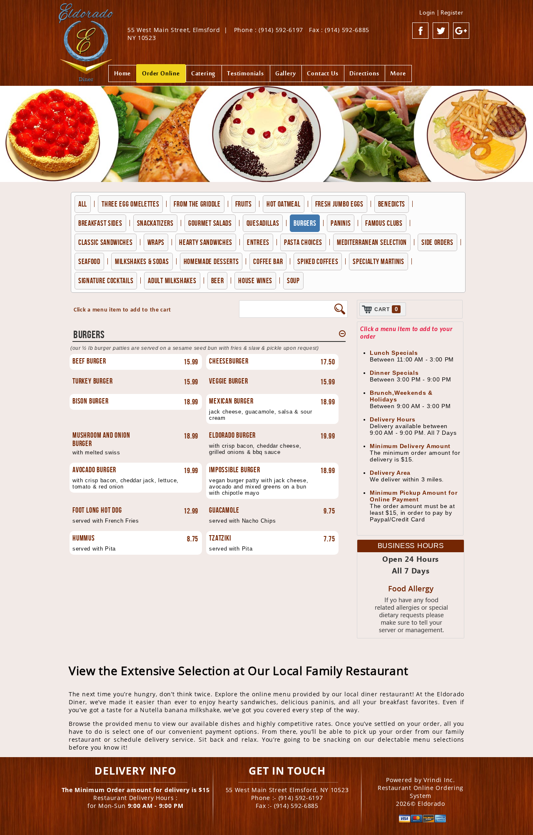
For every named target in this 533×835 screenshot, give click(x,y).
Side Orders (437, 242)
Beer (217, 281)
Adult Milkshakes (172, 281)
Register (452, 12)
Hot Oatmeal (283, 204)
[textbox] (286, 309)
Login (427, 12)
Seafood (89, 261)
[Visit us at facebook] (420, 30)
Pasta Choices (303, 242)
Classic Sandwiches (105, 242)
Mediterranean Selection (372, 242)
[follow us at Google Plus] (461, 30)
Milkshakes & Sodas (142, 261)
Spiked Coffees (317, 261)
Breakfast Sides (100, 223)
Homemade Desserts (211, 261)
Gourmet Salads (210, 223)
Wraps (156, 242)
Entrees (258, 242)
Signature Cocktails (105, 281)
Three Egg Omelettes (130, 204)
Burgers (305, 223)
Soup (293, 281)
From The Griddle (197, 204)
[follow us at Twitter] (441, 30)
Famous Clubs (383, 223)
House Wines (255, 281)
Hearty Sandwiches (205, 242)
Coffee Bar (268, 261)
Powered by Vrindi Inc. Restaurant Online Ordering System (420, 788)
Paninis (341, 223)
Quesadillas (263, 223)
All (82, 204)
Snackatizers (155, 223)
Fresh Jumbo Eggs (339, 204)
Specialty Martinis (378, 261)
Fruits (243, 204)
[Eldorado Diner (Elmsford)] (86, 39)
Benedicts (391, 204)
